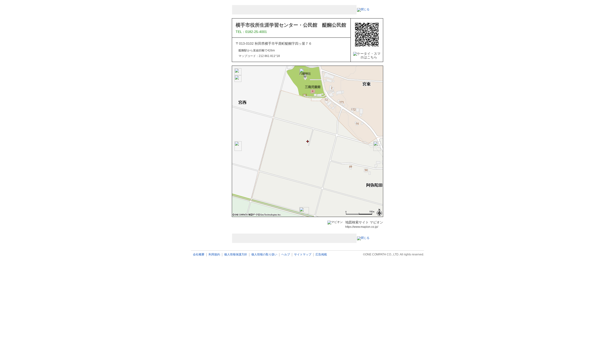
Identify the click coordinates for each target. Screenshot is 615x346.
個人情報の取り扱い (264, 254)
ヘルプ (285, 254)
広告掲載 (321, 254)
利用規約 (214, 254)
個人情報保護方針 (235, 254)
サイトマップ (302, 254)
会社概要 (198, 254)
